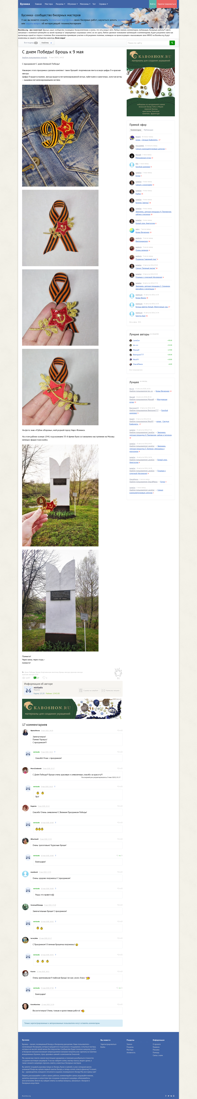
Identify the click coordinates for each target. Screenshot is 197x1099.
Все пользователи (135, 370)
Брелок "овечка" (142, 202)
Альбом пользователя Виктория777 (143, 410)
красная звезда (76, 672)
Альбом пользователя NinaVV (141, 421)
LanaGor (139, 173)
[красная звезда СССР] (60, 227)
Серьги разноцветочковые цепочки (150, 149)
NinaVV (138, 137)
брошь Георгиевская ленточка (47, 672)
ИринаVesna (35, 730)
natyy (138, 229)
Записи (129, 1044)
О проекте (157, 1044)
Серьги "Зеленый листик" (145, 268)
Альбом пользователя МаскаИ (141, 399)
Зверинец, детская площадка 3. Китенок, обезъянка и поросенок (147, 449)
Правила (156, 1047)
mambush (34, 872)
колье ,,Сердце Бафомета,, (147, 140)
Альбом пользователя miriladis (34, 57)
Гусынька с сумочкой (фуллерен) (149, 277)
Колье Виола (141, 298)
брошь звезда (64, 672)
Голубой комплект (143, 167)
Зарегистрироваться (167, 4)
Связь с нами (158, 1055)
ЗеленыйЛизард (37, 905)
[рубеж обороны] (60, 600)
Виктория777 (138, 354)
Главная (38, 4)
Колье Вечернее (142, 232)
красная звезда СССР (30, 674)
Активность (131, 1052)
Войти (152, 4)
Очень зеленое (142, 250)
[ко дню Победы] (60, 495)
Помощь (156, 1052)
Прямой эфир (137, 125)
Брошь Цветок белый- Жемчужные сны (152, 307)
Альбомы (47, 43)
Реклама (156, 1050)
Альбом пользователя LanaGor (142, 432)
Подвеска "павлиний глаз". (146, 259)
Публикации (148, 130)
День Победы (30, 672)
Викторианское (142, 241)
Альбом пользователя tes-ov (141, 391)
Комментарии (136, 130)
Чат (94, 4)
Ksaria (33, 971)
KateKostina (35, 1004)
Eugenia (33, 806)
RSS (139, 322)
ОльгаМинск (138, 364)
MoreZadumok (36, 768)
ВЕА (137, 164)
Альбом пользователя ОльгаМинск (143, 481)
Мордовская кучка (143, 158)
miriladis (38, 687)
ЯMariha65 (35, 839)
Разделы (130, 1047)
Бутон (138, 175)
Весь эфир (133, 322)
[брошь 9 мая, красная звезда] (60, 135)
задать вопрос (33, 23)
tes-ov (135, 345)
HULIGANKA (140, 146)
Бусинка (25, 4)
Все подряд (30, 43)
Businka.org (26, 1096)
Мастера (49, 4)
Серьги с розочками (144, 184)
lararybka (34, 938)
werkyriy (139, 238)
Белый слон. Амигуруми (145, 223)
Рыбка (138, 193)
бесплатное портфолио (61, 19)
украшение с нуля (127, 19)
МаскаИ (138, 155)
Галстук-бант (141, 316)
